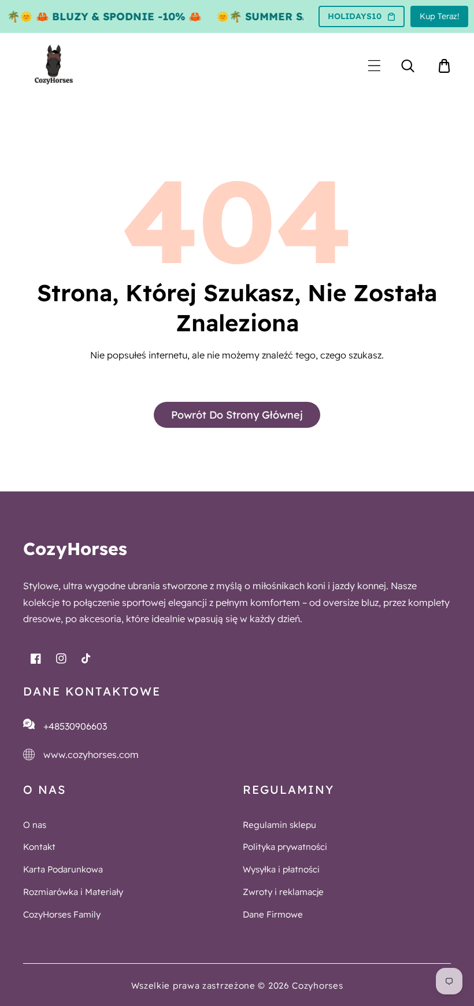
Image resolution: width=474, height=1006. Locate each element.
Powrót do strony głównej (237, 414)
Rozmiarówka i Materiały (73, 891)
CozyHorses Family (62, 914)
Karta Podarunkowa (63, 869)
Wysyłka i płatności (281, 869)
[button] (374, 65)
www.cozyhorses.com (91, 754)
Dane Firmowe (273, 914)
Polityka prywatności (285, 846)
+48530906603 (75, 726)
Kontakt (39, 846)
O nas (34, 824)
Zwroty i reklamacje (283, 891)
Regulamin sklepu (279, 824)
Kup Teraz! (439, 16)
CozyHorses (75, 549)
